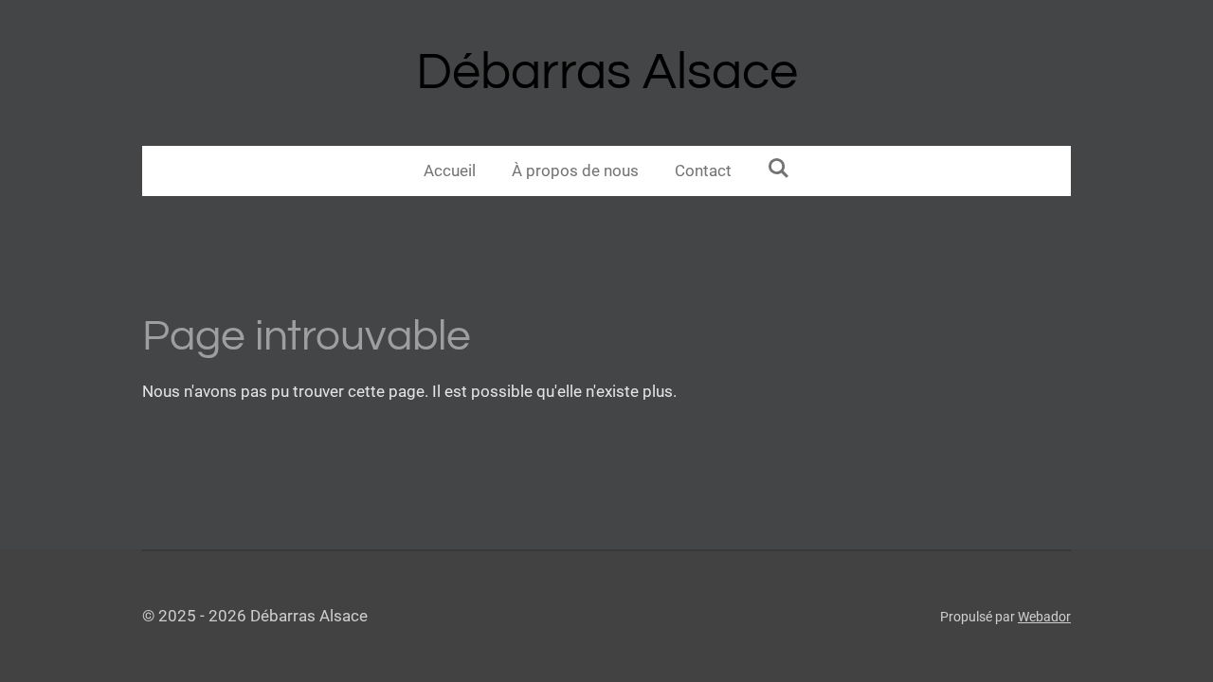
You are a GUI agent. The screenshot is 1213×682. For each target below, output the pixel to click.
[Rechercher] (779, 168)
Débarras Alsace (607, 72)
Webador (1044, 616)
